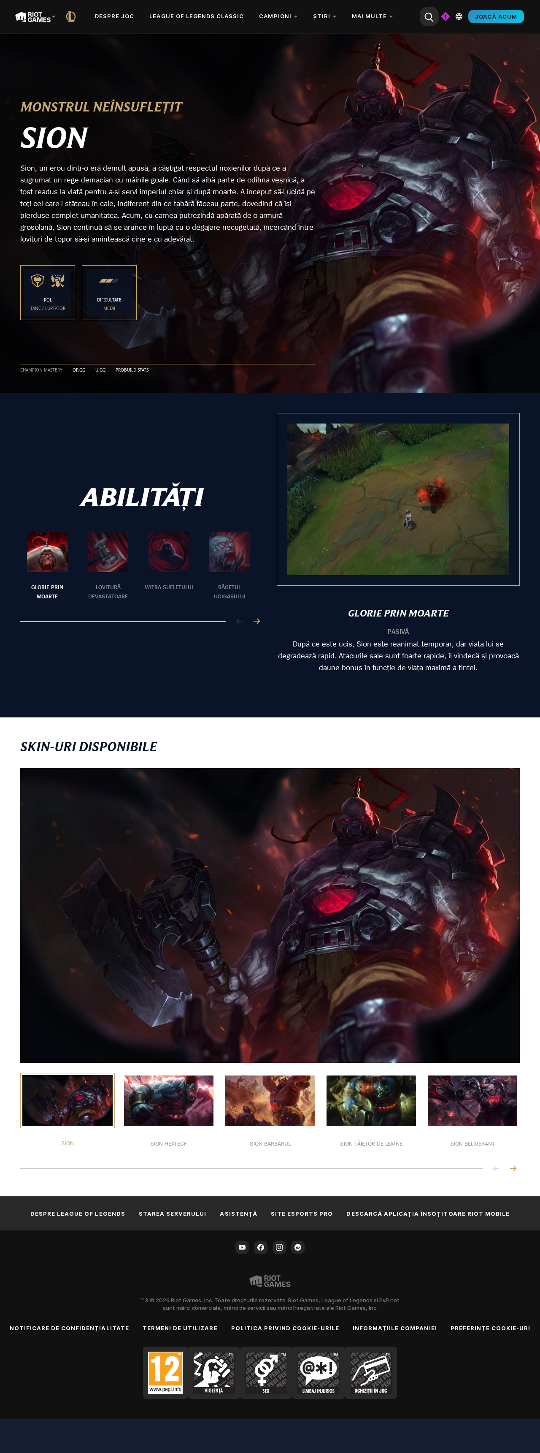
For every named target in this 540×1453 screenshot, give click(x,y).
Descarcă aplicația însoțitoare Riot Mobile (428, 1213)
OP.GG (79, 370)
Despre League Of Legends (77, 1213)
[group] (138, 566)
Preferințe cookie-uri (491, 1328)
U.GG (100, 370)
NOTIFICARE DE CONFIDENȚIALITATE (69, 1328)
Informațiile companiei (395, 1328)
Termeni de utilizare (180, 1328)
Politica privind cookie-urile (285, 1328)
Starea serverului (173, 1213)
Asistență (238, 1213)
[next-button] (256, 621)
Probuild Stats (132, 370)
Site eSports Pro (302, 1213)
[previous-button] (239, 621)
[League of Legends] (73, 16)
